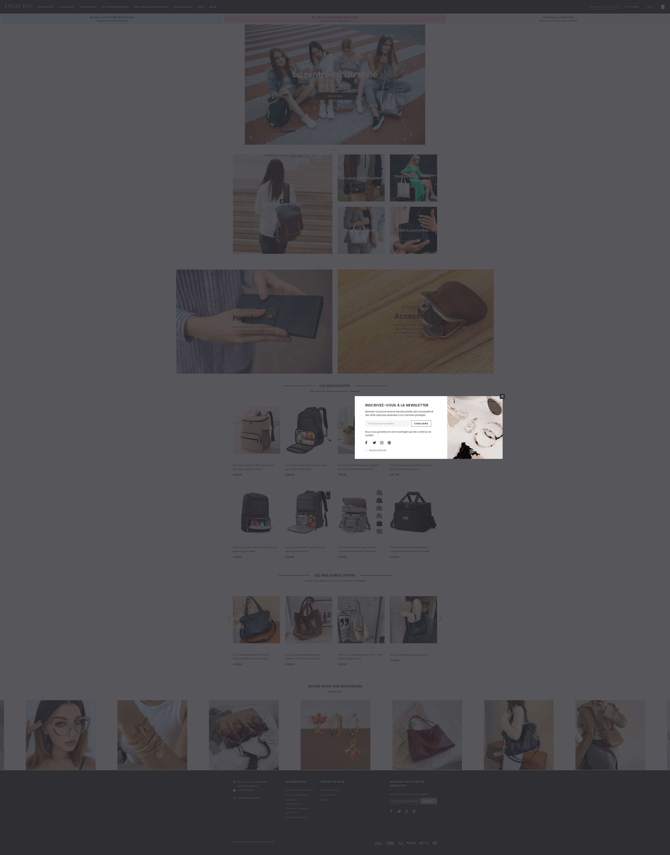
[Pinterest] (390, 442)
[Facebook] (367, 442)
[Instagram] (382, 442)
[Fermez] (502, 396)
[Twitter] (375, 442)
